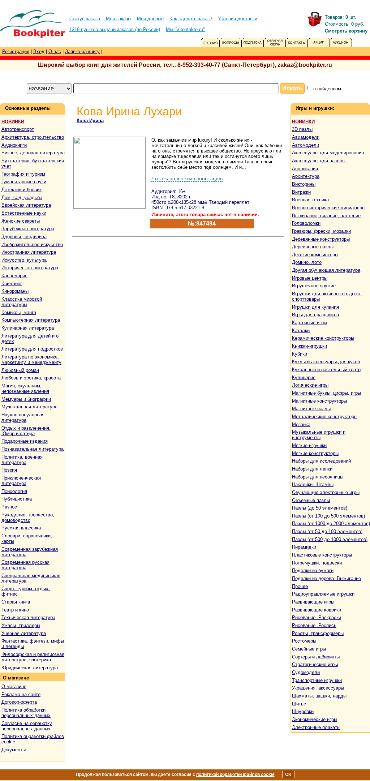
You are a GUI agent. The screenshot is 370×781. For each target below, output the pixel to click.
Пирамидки (304, 547)
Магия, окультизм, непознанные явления (25, 388)
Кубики (299, 354)
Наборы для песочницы (317, 477)
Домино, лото (307, 262)
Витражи (301, 192)
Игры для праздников (315, 314)
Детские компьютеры (315, 254)
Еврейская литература (26, 205)
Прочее (300, 586)
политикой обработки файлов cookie (235, 774)
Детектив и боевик (21, 189)
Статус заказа (84, 18)
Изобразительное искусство (32, 244)
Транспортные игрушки (317, 680)
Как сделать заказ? (190, 18)
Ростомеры (304, 641)
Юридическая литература (29, 667)
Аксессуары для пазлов (318, 160)
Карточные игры (309, 322)
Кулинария (303, 377)
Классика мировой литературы (21, 301)
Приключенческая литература (21, 480)
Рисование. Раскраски (316, 617)
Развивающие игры (313, 602)
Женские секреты (20, 221)
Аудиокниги (14, 145)
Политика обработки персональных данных (26, 712)
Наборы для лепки (312, 469)
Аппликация (305, 168)
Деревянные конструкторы (321, 239)
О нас (54, 51)
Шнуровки (303, 711)
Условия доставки (237, 18)
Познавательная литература (32, 449)
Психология (14, 491)
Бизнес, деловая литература (33, 152)
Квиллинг (11, 283)
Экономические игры (314, 719)
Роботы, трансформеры (318, 633)
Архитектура (305, 176)
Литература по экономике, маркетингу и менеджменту (31, 359)
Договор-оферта (19, 702)
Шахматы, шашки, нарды (319, 696)
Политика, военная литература (22, 459)
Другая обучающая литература (326, 270)
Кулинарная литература (27, 328)
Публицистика (16, 499)
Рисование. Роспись (314, 625)
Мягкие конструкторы (315, 453)
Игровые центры (309, 278)
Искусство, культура (24, 260)
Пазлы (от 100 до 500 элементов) (328, 516)
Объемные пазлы (311, 500)
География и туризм (23, 174)
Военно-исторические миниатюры (328, 207)
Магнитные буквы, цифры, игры (326, 393)
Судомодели (306, 672)
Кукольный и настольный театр (326, 369)
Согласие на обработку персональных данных (26, 726)
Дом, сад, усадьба (21, 197)
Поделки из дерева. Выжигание (326, 578)
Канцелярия (14, 275)
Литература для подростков (32, 349)
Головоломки (306, 223)
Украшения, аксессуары (318, 688)
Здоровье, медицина (24, 236)
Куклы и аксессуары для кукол (326, 361)
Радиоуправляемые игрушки (323, 594)
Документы (13, 749)
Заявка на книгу (82, 51)
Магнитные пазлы (311, 408)
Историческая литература (29, 267)
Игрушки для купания (315, 307)
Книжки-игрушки (309, 346)
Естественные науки (23, 213)
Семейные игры (309, 649)
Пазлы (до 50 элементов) (319, 508)
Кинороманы (15, 291)
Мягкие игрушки (309, 445)
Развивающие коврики (316, 610)
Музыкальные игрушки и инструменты (318, 434)
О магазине (13, 686)
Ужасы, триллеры (20, 625)
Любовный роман (20, 370)
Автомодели (305, 145)
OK (288, 774)
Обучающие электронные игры (326, 492)
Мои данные (150, 18)
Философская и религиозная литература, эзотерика (32, 657)
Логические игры (310, 385)
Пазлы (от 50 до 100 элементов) (327, 531)
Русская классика (21, 528)
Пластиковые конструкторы (322, 555)
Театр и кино (15, 610)
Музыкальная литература (29, 406)
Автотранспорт (17, 129)
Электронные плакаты (316, 727)
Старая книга (15, 602)
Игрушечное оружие (314, 285)
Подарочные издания (24, 441)
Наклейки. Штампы (313, 484)
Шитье (299, 704)
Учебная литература (23, 633)
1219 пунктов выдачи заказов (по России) (114, 29)
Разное (9, 507)
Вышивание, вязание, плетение (326, 215)
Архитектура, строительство (32, 137)
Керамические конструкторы (323, 338)
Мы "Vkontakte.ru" (185, 29)
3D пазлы (302, 129)
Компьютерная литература (30, 320)
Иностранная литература (28, 252)
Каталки (301, 330)
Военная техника (310, 199)
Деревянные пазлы (313, 246)
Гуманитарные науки (23, 181)
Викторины (303, 184)
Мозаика (301, 424)
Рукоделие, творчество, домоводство (27, 517)
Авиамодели (305, 137)
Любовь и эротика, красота (31, 378)
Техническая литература (28, 617)
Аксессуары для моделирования (328, 152)
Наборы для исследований (321, 461)
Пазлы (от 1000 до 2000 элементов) (331, 523)
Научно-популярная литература (22, 417)
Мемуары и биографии (26, 399)
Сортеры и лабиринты (316, 657)
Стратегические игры (315, 664)
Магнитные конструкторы (319, 401)
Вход (38, 51)
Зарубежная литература (27, 228)
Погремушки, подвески (317, 563)
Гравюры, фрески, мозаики (321, 231)
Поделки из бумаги (313, 570)
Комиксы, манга (18, 312)
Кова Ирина (90, 120)
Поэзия (9, 470)
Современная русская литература (25, 564)
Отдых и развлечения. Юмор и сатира (26, 430)
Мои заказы (118, 18)
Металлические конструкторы (324, 416)
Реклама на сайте (20, 694)
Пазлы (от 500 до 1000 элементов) (329, 539)
